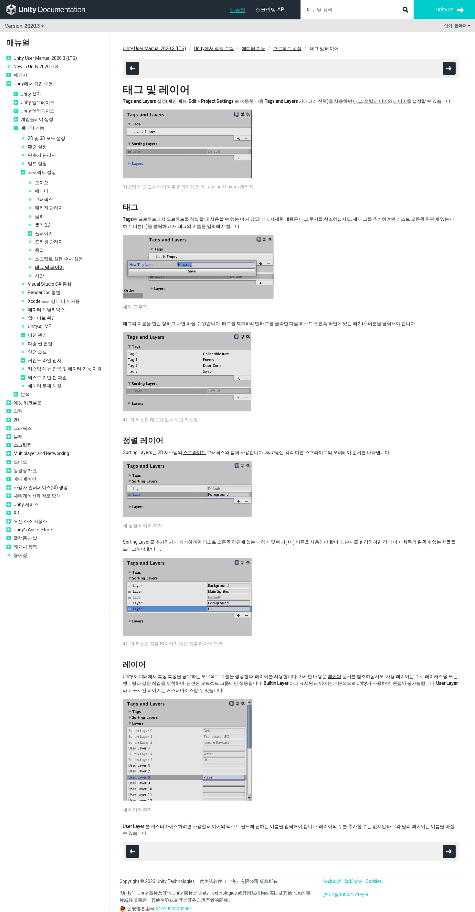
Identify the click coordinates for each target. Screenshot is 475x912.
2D (16, 419)
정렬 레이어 (376, 101)
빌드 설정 (37, 163)
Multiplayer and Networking (41, 453)
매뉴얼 (237, 10)
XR (16, 512)
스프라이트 (194, 452)
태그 (357, 101)
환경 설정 (37, 146)
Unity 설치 (31, 94)
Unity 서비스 (26, 504)
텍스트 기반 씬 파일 (47, 377)
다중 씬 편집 (40, 343)
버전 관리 (37, 335)
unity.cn (445, 9)
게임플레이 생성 (37, 119)
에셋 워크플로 (28, 402)
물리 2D (42, 225)
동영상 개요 (25, 470)
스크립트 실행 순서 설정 (59, 258)
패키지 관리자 (49, 207)
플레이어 (44, 233)
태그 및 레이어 (49, 267)
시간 (39, 275)
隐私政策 (353, 881)
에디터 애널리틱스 (46, 309)
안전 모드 (37, 352)
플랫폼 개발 (25, 538)
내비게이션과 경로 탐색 (37, 495)
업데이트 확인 (42, 318)
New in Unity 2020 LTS (36, 66)
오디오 (41, 182)
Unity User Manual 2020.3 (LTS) (45, 58)
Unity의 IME (39, 326)
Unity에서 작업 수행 (33, 83)
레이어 (400, 101)
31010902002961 (174, 908)
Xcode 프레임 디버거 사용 (54, 301)
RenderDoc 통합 (44, 292)
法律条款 (332, 881)
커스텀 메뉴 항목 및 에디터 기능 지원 (64, 368)
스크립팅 (23, 445)
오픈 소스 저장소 (30, 521)
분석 (25, 394)
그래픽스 (44, 199)
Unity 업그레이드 (38, 102)
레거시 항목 (25, 546)
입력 (18, 411)
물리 (39, 216)
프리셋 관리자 (49, 241)
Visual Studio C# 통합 (49, 284)
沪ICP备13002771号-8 (345, 894)
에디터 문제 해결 (44, 385)
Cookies (374, 881)
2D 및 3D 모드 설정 (46, 138)
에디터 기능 (32, 128)
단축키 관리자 (42, 155)
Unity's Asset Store (33, 529)
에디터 (41, 191)
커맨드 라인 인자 (44, 360)
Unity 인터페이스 (38, 110)
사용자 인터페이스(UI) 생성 (41, 487)
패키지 (20, 75)
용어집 (20, 555)
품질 (39, 250)
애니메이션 (25, 479)
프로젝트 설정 (42, 172)
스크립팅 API (270, 9)
